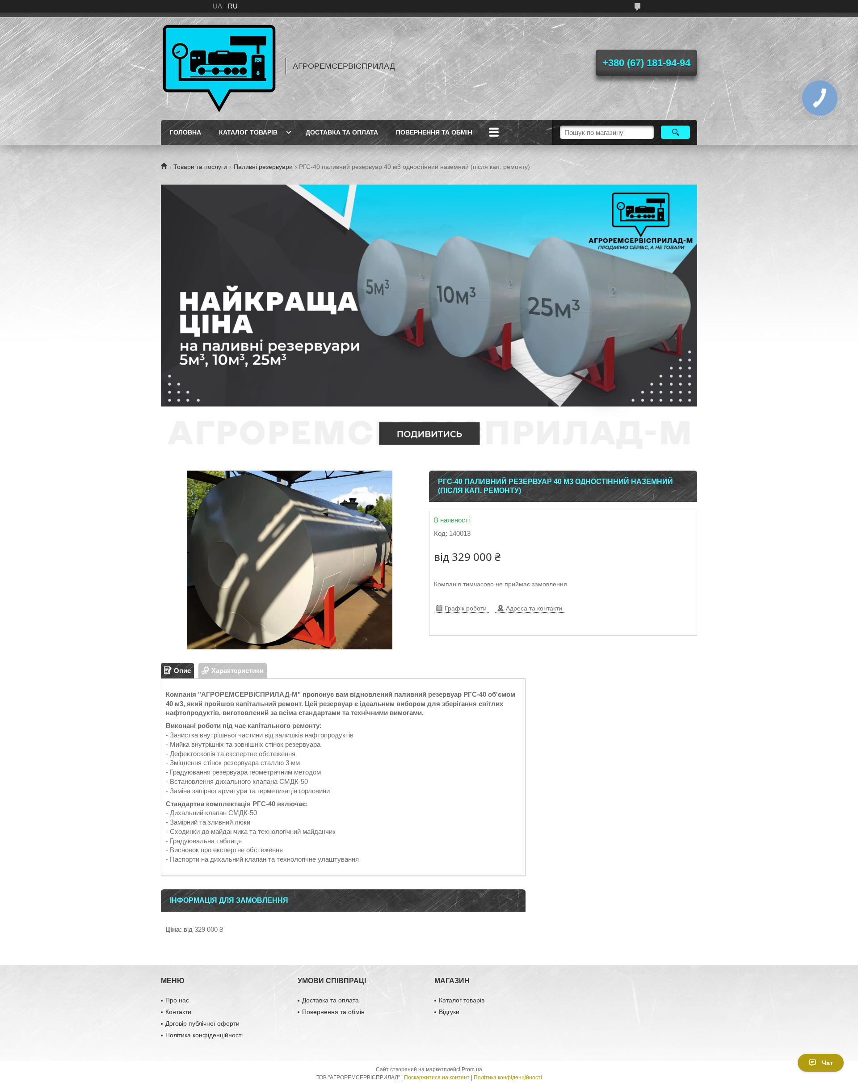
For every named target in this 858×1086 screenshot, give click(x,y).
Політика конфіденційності (204, 1035)
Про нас (177, 1000)
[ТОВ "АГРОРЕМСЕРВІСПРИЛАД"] (219, 66)
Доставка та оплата (342, 132)
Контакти (178, 1011)
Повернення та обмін (434, 132)
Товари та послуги (200, 166)
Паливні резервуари (263, 166)
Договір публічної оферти (202, 1023)
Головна (185, 132)
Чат (827, 1062)
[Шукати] (675, 132)
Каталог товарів (248, 132)
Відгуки (449, 1011)
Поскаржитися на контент (437, 1077)
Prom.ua (472, 1069)
